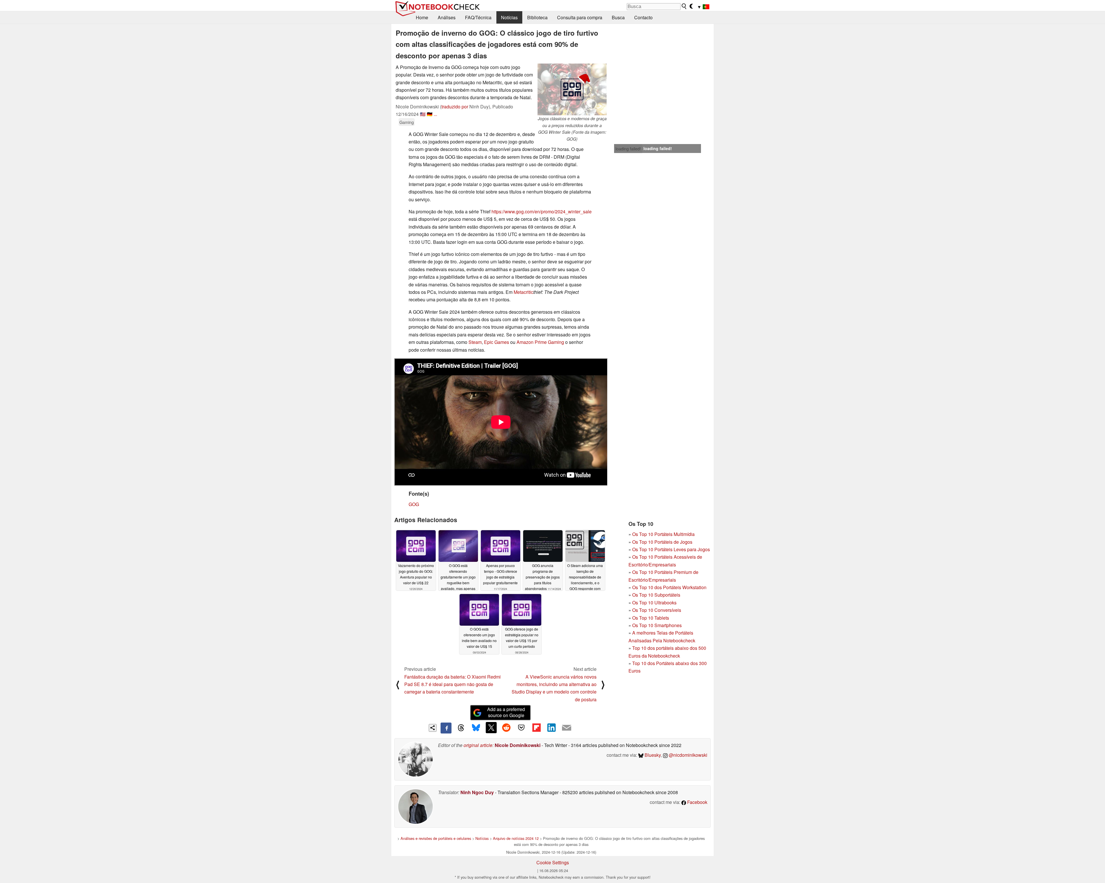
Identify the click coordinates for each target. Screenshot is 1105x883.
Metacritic (523, 292)
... (435, 114)
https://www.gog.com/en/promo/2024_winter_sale (541, 211)
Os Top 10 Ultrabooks (654, 602)
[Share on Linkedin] (551, 727)
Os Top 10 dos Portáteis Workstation (669, 587)
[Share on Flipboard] (536, 727)
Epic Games (496, 342)
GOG (414, 504)
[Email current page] (566, 728)
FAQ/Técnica (478, 17)
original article (478, 745)
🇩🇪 (430, 114)
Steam (475, 342)
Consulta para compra (579, 17)
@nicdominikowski (687, 755)
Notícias (509, 17)
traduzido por (454, 106)
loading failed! (628, 149)
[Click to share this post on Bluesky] (475, 728)
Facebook (696, 802)
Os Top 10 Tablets (650, 617)
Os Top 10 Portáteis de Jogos (662, 542)
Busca (618, 17)
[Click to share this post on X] (491, 727)
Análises (447, 17)
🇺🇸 (423, 114)
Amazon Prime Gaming (540, 342)
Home (422, 17)
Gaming (406, 122)
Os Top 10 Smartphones (657, 625)
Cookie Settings (552, 862)
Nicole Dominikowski (517, 745)
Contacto (643, 17)
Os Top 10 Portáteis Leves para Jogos (671, 549)
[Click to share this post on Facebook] (446, 728)
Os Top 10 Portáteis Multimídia (663, 534)
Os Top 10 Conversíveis (656, 610)
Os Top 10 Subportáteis (656, 594)
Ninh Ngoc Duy (477, 792)
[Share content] (433, 728)
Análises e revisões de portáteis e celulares (436, 838)
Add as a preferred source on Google (506, 712)
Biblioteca (537, 17)
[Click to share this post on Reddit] (506, 727)
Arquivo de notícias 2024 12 (516, 838)
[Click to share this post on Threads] (461, 728)
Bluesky (652, 755)
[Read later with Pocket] (521, 727)
